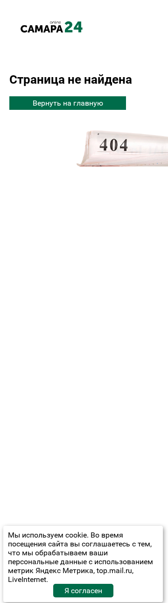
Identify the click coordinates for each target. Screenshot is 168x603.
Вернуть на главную (68, 103)
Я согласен (83, 590)
